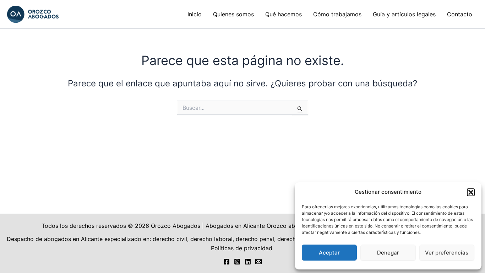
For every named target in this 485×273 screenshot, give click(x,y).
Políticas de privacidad (242, 248)
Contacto (459, 14)
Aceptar (329, 252)
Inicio (194, 14)
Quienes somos (233, 14)
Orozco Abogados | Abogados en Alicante (208, 225)
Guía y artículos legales (404, 14)
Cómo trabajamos (337, 14)
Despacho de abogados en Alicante (55, 238)
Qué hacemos (283, 14)
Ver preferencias (446, 252)
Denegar (388, 252)
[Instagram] (237, 261)
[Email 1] (258, 261)
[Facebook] (226, 261)
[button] (470, 192)
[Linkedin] (248, 261)
